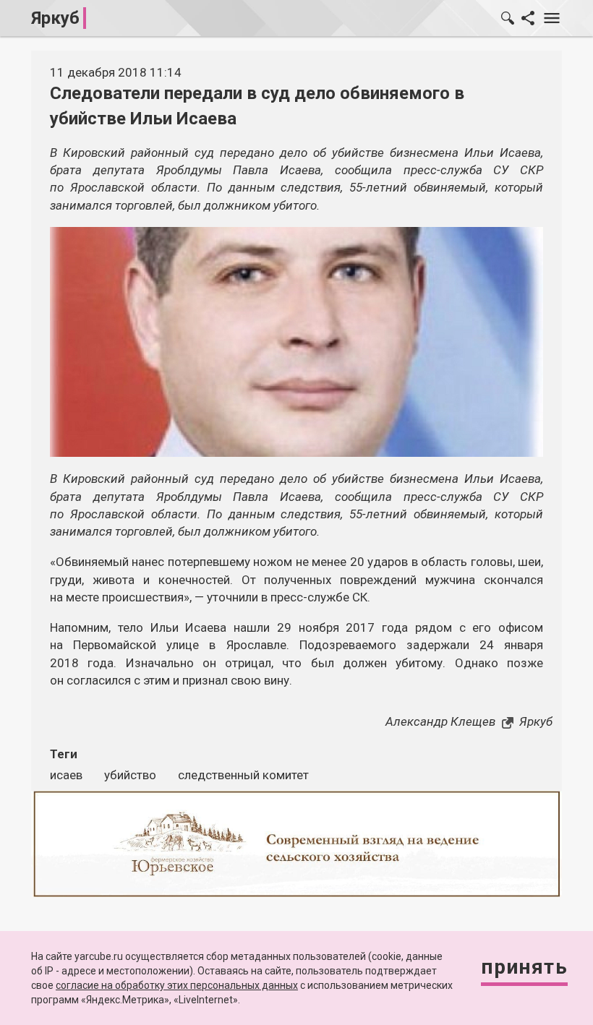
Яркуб (55, 18)
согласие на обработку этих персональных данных (177, 985)
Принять (524, 967)
